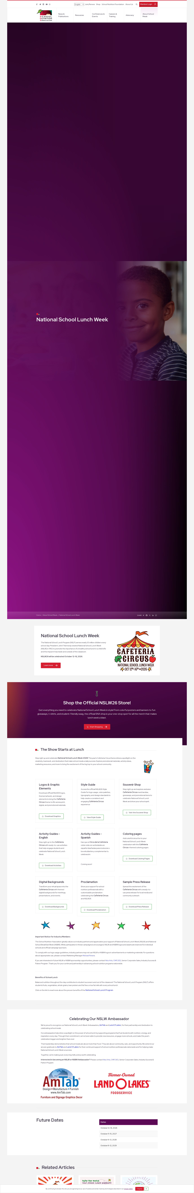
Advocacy (130, 15)
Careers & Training (113, 15)
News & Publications (63, 15)
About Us (129, 4)
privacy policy (128, 1189)
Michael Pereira (89, 955)
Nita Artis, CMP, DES (113, 960)
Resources (79, 15)
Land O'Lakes (115, 1025)
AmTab (102, 1025)
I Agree (139, 1189)
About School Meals (148, 15)
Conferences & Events (98, 15)
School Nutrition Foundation (113, 4)
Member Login (146, 4)
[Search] (136, 4)
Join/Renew (90, 4)
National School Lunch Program (99, 990)
